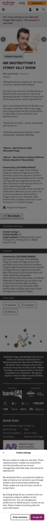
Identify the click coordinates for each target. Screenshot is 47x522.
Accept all (37, 517)
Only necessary (20, 517)
